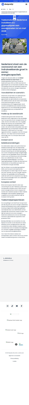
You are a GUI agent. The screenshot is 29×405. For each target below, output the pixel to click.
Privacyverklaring (14, 358)
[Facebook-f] (21, 305)
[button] (26, 4)
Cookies (14, 361)
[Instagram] (7, 305)
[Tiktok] (12, 305)
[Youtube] (16, 305)
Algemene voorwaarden (14, 355)
